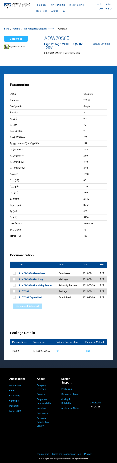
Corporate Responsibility (44, 401)
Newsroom (42, 413)
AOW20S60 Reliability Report (37, 285)
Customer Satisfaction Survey (43, 422)
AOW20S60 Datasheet (33, 273)
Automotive (15, 385)
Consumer (14, 400)
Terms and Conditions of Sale (66, 454)
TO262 (25, 291)
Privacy (88, 454)
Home (6, 29)
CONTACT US (106, 8)
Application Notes (70, 408)
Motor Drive (15, 411)
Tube (87, 351)
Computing (14, 395)
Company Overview (41, 387)
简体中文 (109, 4)
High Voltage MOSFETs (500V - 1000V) (39, 29)
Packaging (66, 389)
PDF (58, 351)
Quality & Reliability (66, 401)
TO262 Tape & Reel (32, 297)
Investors (41, 408)
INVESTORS (41, 11)
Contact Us (95, 402)
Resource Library (69, 394)
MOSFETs (16, 29)
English (98, 4)
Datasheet (16, 38)
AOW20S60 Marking (32, 279)
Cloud (12, 390)
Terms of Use (42, 454)
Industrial (14, 406)
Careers (41, 394)
